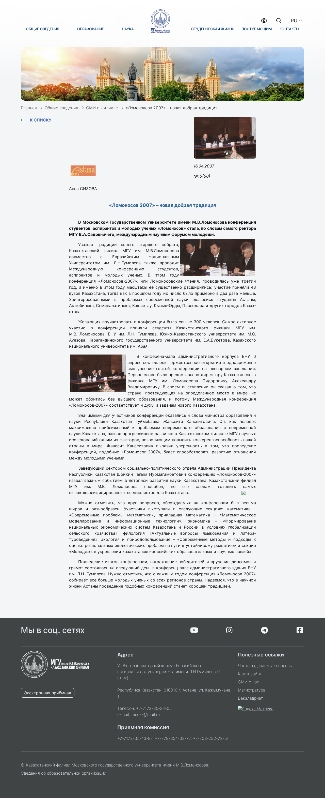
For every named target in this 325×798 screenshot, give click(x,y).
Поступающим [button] (256, 29)
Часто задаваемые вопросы (265, 665)
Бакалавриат (250, 698)
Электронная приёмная (47, 692)
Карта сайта (249, 673)
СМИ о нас (248, 681)
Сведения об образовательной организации (63, 773)
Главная (29, 107)
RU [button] (294, 21)
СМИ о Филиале (102, 107)
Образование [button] (90, 29)
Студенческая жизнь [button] (212, 29)
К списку (40, 119)
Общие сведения (61, 107)
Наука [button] (128, 29)
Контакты (289, 29)
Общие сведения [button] (42, 29)
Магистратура (251, 690)
